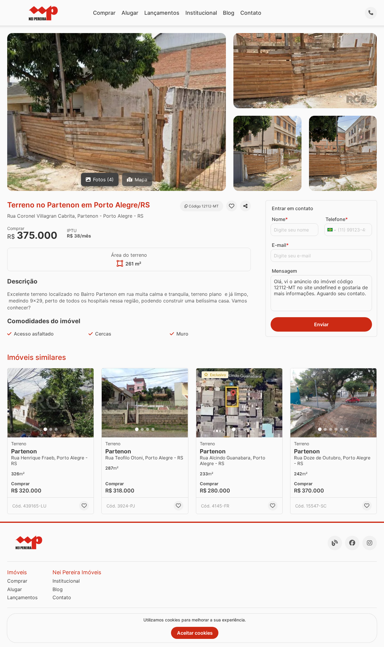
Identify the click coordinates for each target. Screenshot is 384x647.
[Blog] (335, 543)
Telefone (337, 219)
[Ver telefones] (371, 13)
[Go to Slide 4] (153, 429)
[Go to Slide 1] (45, 429)
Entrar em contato (292, 208)
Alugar (130, 13)
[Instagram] (369, 543)
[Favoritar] (231, 206)
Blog (228, 13)
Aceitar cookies (195, 633)
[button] (51, 402)
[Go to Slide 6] (346, 429)
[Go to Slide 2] (50, 429)
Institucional (201, 13)
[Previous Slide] (14, 402)
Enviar (321, 324)
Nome (280, 219)
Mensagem (284, 271)
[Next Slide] (87, 402)
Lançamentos (161, 13)
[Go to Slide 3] (56, 429)
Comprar (104, 13)
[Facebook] (352, 543)
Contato (250, 13)
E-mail (280, 245)
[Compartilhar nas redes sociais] (245, 206)
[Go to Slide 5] (341, 429)
